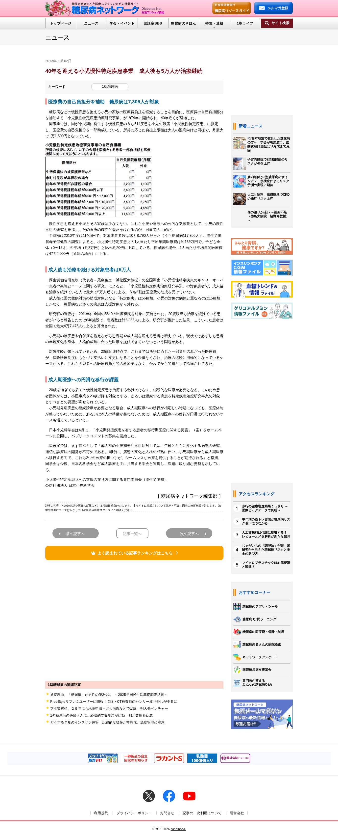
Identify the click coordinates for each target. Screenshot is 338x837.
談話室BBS (153, 23)
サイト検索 (281, 23)
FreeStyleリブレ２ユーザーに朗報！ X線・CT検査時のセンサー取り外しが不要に (113, 701)
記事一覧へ (132, 534)
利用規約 (101, 813)
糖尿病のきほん (183, 23)
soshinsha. (178, 829)
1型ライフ (245, 23)
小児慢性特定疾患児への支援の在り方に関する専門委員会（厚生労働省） (106, 479)
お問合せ (167, 813)
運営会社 (237, 813)
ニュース (91, 23)
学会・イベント (122, 23)
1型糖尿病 (110, 86)
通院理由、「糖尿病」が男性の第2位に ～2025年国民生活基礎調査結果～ (109, 695)
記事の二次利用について (202, 813)
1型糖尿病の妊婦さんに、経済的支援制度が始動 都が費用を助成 (101, 715)
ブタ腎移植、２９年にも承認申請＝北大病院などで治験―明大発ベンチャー (109, 708)
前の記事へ (75, 534)
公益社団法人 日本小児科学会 (70, 485)
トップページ (61, 23)
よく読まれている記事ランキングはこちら (135, 553)
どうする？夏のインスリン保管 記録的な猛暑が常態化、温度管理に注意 (107, 722)
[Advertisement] (134, 619)
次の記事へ (189, 534)
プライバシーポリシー (134, 813)
